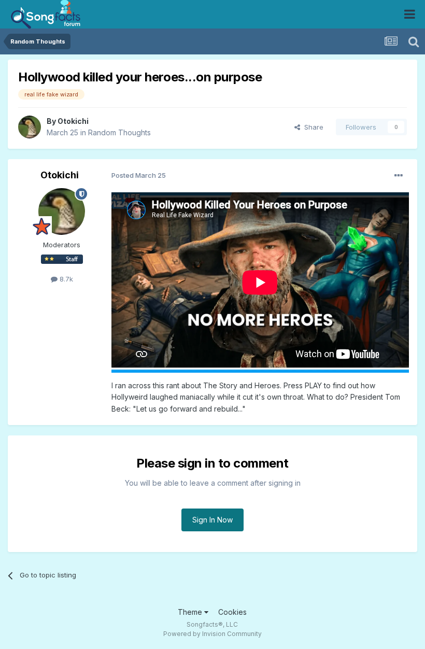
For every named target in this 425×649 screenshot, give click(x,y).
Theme (191, 612)
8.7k (65, 279)
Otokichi (73, 121)
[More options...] (398, 176)
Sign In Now (212, 519)
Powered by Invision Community (212, 634)
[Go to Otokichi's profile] (29, 127)
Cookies (232, 612)
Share (311, 127)
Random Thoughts (119, 132)
